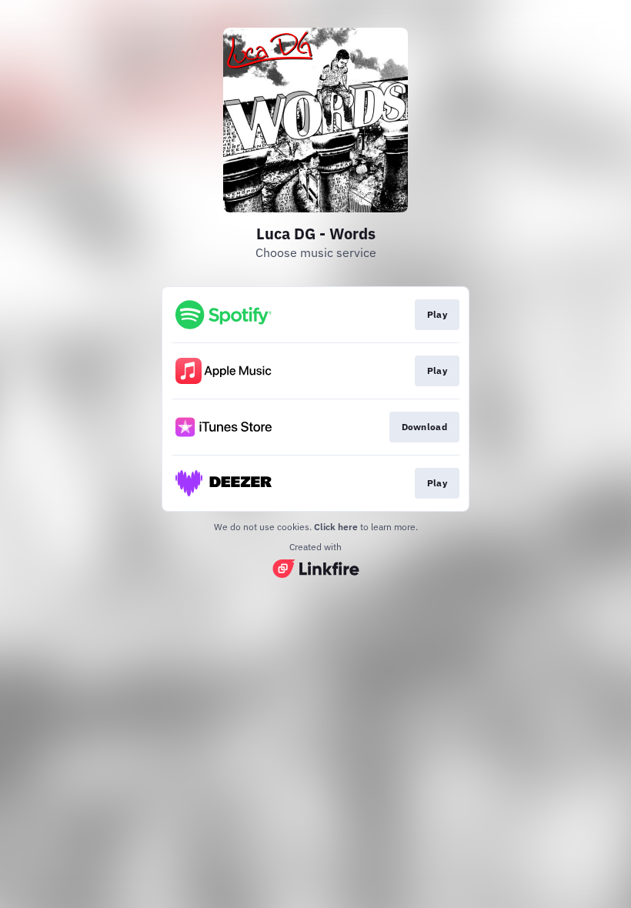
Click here (336, 526)
